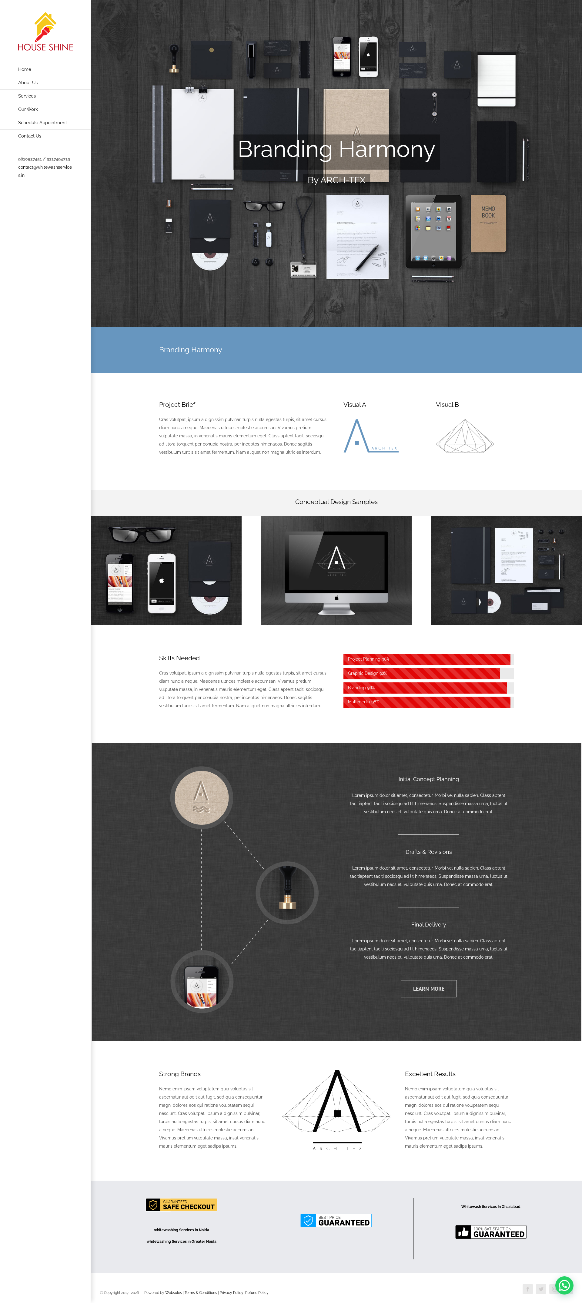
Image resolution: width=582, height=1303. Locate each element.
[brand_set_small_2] (506, 520)
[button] (564, 1285)
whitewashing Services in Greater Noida (181, 1241)
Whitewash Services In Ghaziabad (490, 1207)
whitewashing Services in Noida (181, 1230)
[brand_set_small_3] (166, 520)
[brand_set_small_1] (336, 520)
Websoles (173, 1293)
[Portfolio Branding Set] (336, 163)
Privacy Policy (231, 1293)
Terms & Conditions (201, 1293)
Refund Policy (257, 1293)
